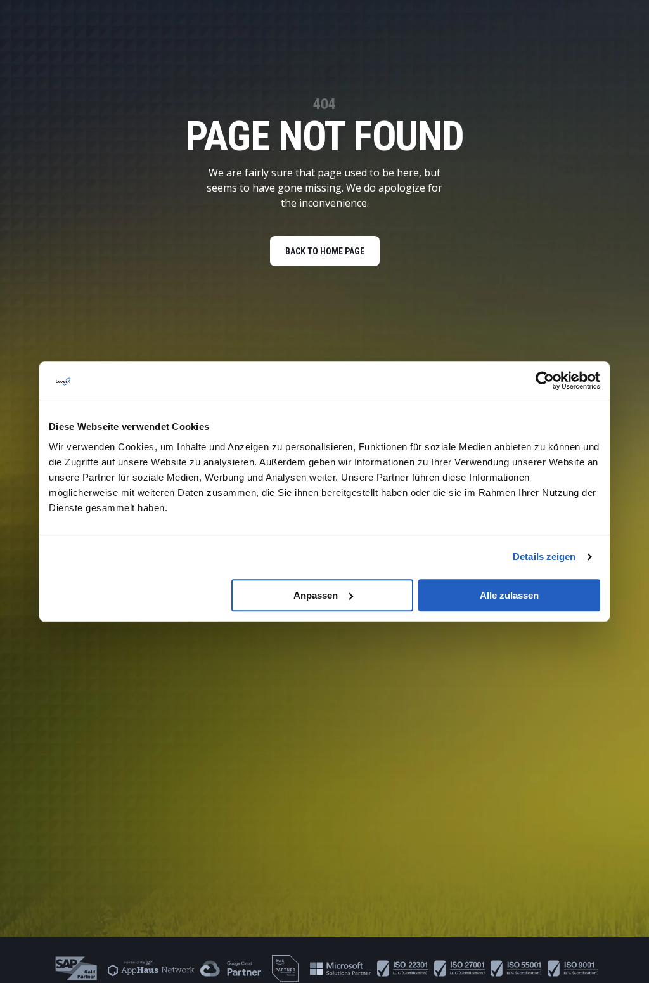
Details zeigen (544, 556)
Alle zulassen (509, 595)
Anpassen (315, 595)
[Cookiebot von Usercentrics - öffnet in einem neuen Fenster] (544, 380)
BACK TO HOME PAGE (324, 251)
